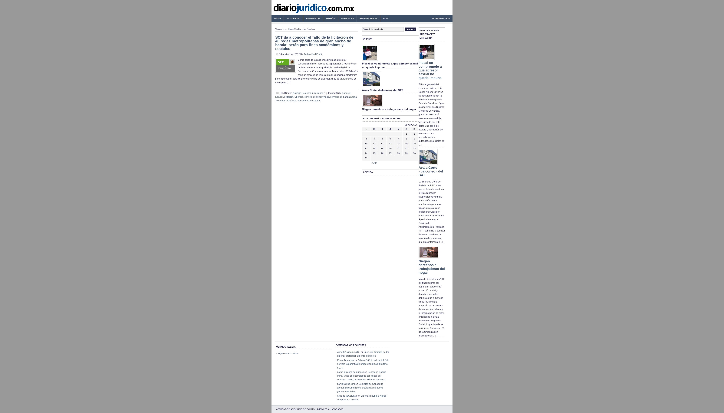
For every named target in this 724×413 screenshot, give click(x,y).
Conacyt (346, 93)
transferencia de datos (309, 100)
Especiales (347, 18)
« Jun (374, 163)
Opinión (330, 18)
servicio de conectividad (316, 97)
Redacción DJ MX (313, 54)
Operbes (299, 97)
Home (291, 29)
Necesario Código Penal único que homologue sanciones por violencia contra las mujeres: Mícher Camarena (361, 376)
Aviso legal (323, 409)
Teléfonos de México (285, 100)
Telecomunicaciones (312, 93)
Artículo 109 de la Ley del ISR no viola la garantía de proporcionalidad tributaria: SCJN (362, 364)
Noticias (297, 93)
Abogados (337, 409)
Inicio (277, 18)
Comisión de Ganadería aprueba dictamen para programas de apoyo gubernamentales (360, 388)
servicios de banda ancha (343, 97)
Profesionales (367, 19)
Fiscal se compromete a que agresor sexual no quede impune (430, 70)
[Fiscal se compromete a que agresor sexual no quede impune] (370, 61)
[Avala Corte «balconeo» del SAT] (371, 87)
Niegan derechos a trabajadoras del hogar (389, 109)
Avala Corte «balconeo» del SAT (382, 90)
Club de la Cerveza (347, 396)
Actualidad (292, 19)
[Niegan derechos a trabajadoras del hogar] (372, 106)
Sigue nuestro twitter (288, 353)
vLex (385, 18)
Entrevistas (313, 18)
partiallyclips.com (346, 384)
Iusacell (279, 97)
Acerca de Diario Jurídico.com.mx (295, 409)
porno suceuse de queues (350, 372)
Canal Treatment (345, 360)
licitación (288, 97)
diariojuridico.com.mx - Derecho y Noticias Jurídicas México (302, 9)
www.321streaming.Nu (348, 352)
